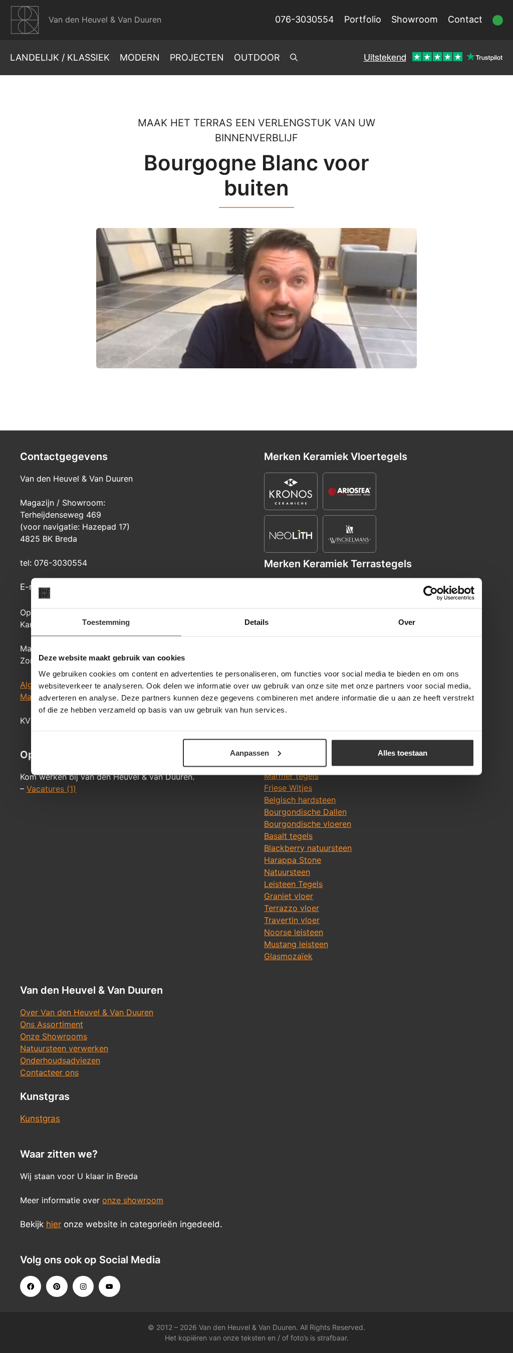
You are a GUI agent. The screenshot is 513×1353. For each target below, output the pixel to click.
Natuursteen (287, 872)
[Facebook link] (30, 1286)
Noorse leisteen (293, 932)
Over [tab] (406, 622)
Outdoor (257, 57)
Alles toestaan (402, 752)
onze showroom (132, 1200)
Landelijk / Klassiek (60, 57)
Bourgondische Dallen (305, 812)
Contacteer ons (49, 1072)
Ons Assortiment (51, 1024)
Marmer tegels (291, 776)
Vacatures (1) (51, 789)
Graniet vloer (288, 896)
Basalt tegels (288, 836)
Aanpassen (249, 752)
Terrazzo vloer (291, 908)
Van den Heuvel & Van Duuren (105, 20)
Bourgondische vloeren (307, 824)
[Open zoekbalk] (294, 58)
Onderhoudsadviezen (60, 1060)
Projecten (197, 57)
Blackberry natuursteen (308, 848)
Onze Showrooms (53, 1036)
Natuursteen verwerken (64, 1048)
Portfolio (362, 19)
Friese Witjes (288, 788)
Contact (465, 19)
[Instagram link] (83, 1286)
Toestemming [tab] (106, 622)
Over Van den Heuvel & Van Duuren (86, 1012)
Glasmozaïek (288, 956)
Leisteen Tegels (293, 884)
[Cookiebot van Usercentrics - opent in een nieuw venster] (430, 593)
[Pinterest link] (56, 1286)
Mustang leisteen (296, 944)
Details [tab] (256, 622)
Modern (140, 57)
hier (53, 1224)
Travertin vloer (292, 920)
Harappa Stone (292, 860)
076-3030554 (304, 19)
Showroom (414, 19)
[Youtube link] (109, 1286)
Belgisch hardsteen (300, 800)
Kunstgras (40, 1118)
